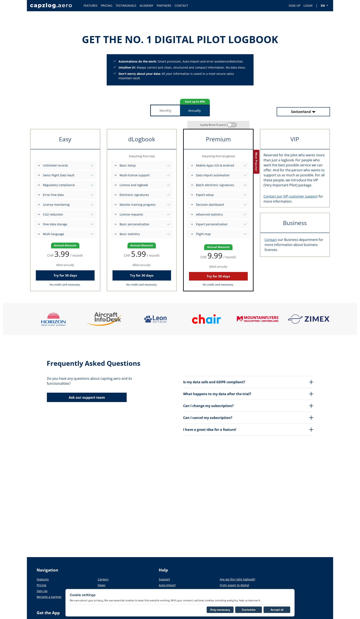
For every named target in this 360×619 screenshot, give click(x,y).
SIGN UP (294, 6)
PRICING (106, 6)
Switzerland (301, 111)
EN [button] (323, 6)
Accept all (277, 609)
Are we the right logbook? (237, 579)
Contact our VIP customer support (291, 196)
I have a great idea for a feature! (209, 429)
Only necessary (220, 609)
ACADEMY (146, 6)
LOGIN (308, 6)
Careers (103, 579)
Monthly (165, 110)
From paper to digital (234, 585)
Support (164, 579)
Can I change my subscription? (208, 405)
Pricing (41, 585)
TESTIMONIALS (126, 6)
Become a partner (49, 597)
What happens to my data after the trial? (217, 394)
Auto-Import (167, 585)
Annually (194, 110)
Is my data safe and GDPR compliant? (214, 382)
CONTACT (181, 6)
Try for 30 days (65, 275)
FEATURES (91, 6)
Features (43, 579)
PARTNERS (164, 6)
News (101, 585)
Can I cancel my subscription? (207, 417)
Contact (271, 239)
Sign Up (42, 591)
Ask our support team (87, 397)
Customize (248, 609)
